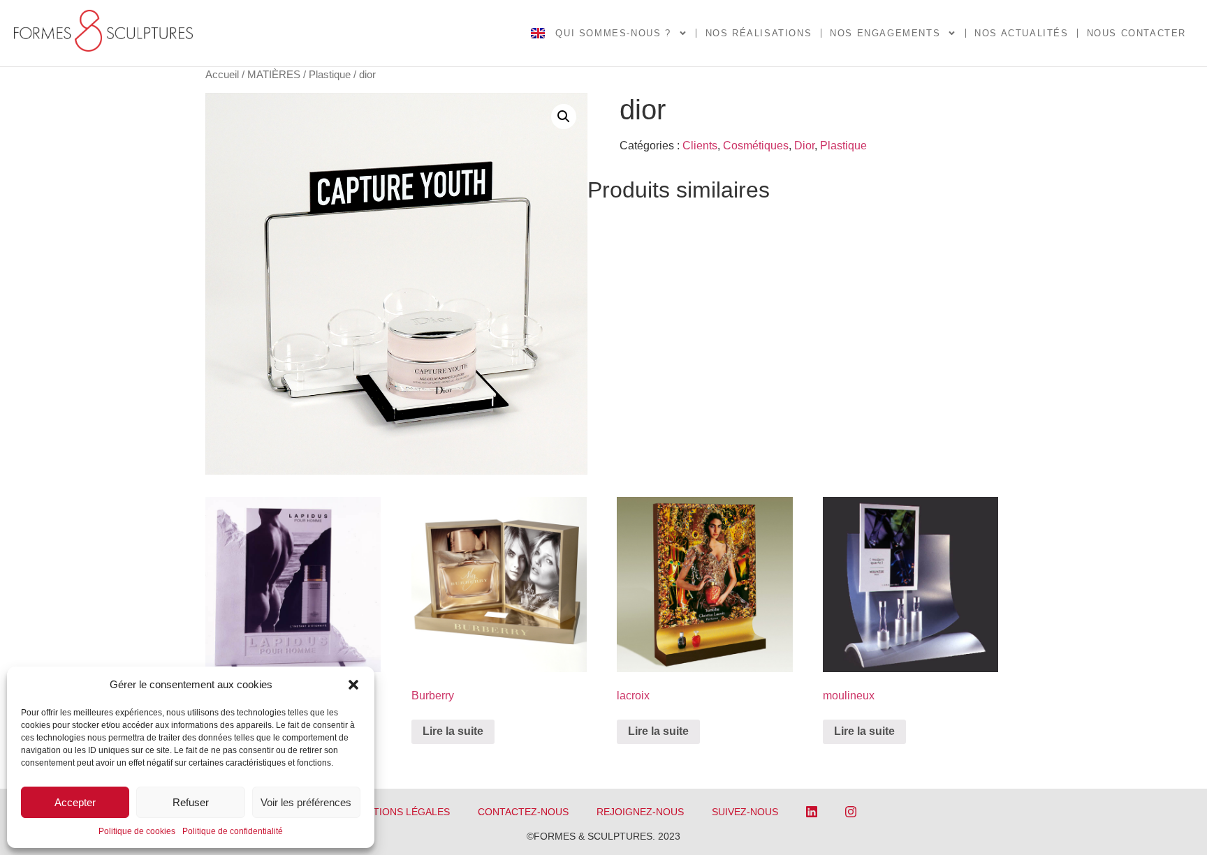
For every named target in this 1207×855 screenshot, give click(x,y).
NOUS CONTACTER (1136, 33)
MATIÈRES (273, 74)
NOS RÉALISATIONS (758, 33)
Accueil (222, 74)
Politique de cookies (136, 831)
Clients (699, 145)
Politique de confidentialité (232, 831)
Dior (804, 145)
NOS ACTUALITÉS (1021, 33)
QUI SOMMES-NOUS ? (613, 33)
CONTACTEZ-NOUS (523, 811)
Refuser (191, 802)
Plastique (330, 74)
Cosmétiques (756, 145)
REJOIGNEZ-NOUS (640, 811)
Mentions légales (400, 811)
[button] (353, 685)
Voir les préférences (306, 802)
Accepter (75, 802)
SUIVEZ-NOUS (745, 811)
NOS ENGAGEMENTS (885, 33)
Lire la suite (453, 731)
